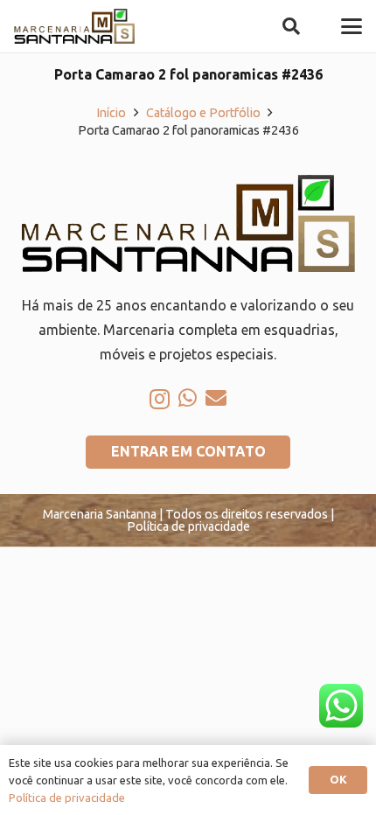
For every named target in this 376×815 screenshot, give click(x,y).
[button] (291, 26)
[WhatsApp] (187, 397)
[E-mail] (215, 397)
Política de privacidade (67, 797)
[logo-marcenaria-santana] (74, 26)
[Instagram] (160, 398)
